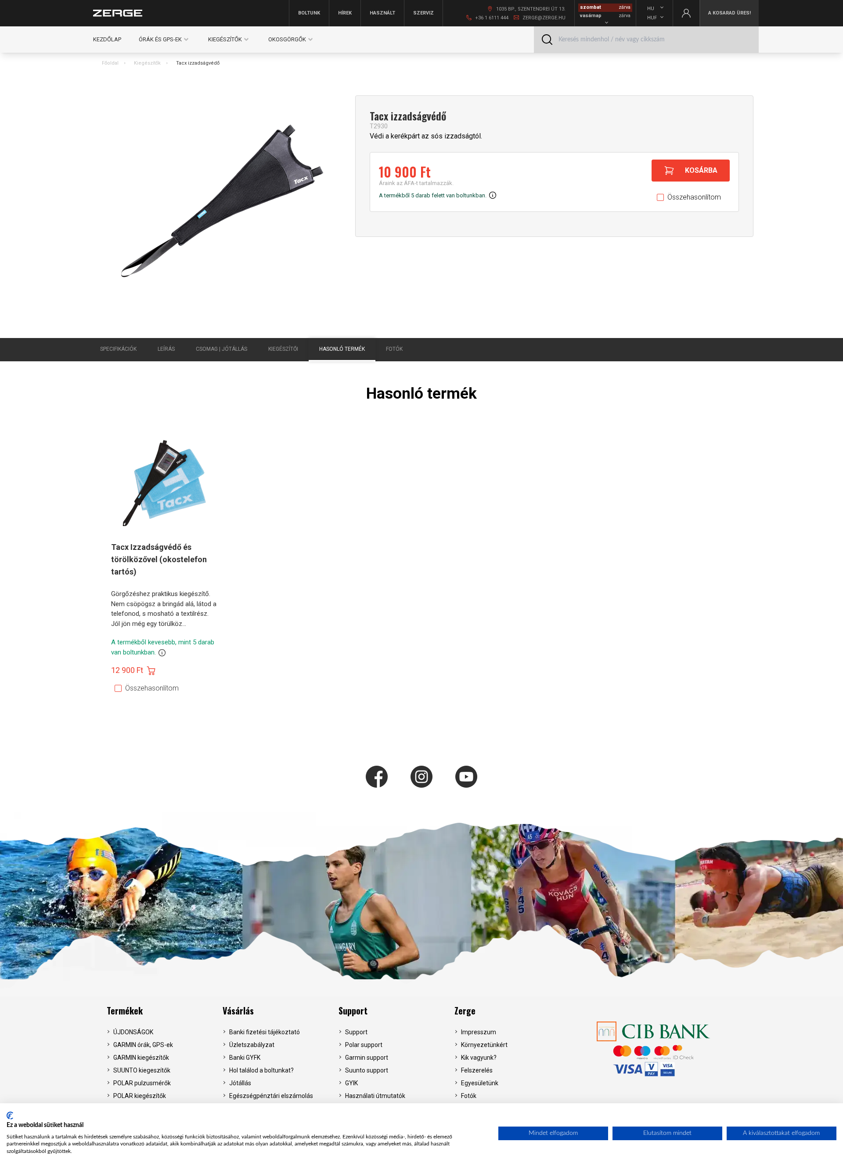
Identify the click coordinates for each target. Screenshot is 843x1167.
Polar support (363, 1044)
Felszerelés (477, 1070)
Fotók (394, 349)
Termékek (125, 1010)
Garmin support (366, 1057)
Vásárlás (238, 1010)
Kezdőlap (107, 39)
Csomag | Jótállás (221, 349)
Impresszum (478, 1032)
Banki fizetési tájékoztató (264, 1032)
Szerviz (423, 13)
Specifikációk (118, 349)
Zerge (465, 1010)
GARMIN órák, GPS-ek (143, 1044)
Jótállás (240, 1083)
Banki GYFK (244, 1057)
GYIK (351, 1083)
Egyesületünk (479, 1083)
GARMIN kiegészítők (141, 1057)
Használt (382, 13)
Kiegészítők (147, 63)
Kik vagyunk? (479, 1057)
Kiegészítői (283, 349)
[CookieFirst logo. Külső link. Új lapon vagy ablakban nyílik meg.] (10, 1116)
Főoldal (110, 63)
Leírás (166, 349)
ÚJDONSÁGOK (133, 1032)
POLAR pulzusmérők (142, 1083)
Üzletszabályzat (251, 1044)
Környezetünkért (484, 1044)
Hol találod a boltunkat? (261, 1070)
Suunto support (366, 1070)
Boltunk (309, 13)
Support (353, 1010)
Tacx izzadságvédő (198, 63)
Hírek (345, 13)
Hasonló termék (342, 349)
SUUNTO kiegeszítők (141, 1070)
